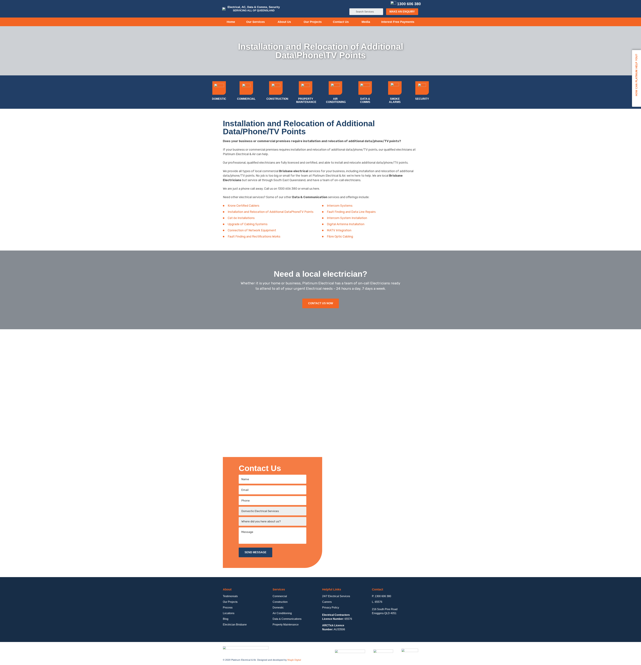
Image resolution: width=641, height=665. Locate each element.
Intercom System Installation (347, 218)
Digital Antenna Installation (345, 224)
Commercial (246, 98)
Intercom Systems (339, 205)
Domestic (219, 98)
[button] (402, 11)
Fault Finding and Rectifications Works (254, 236)
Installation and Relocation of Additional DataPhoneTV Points (270, 212)
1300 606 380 (409, 4)
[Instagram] (385, 4)
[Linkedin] (380, 4)
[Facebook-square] (369, 4)
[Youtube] (375, 4)
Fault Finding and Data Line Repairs (351, 212)
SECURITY (422, 98)
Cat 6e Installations (241, 218)
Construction (277, 98)
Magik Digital (294, 659)
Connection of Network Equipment (252, 230)
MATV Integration (339, 230)
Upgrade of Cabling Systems (247, 224)
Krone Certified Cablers (243, 205)
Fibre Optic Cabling (340, 236)
